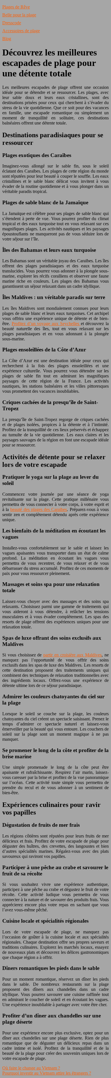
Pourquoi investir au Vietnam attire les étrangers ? (46, 1073)
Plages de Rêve (16, 7)
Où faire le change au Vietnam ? (31, 1068)
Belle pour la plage (19, 14)
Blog (6, 38)
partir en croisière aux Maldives (72, 654)
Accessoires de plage (21, 30)
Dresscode (11, 22)
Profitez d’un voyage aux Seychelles (46, 323)
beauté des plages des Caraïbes (38, 509)
